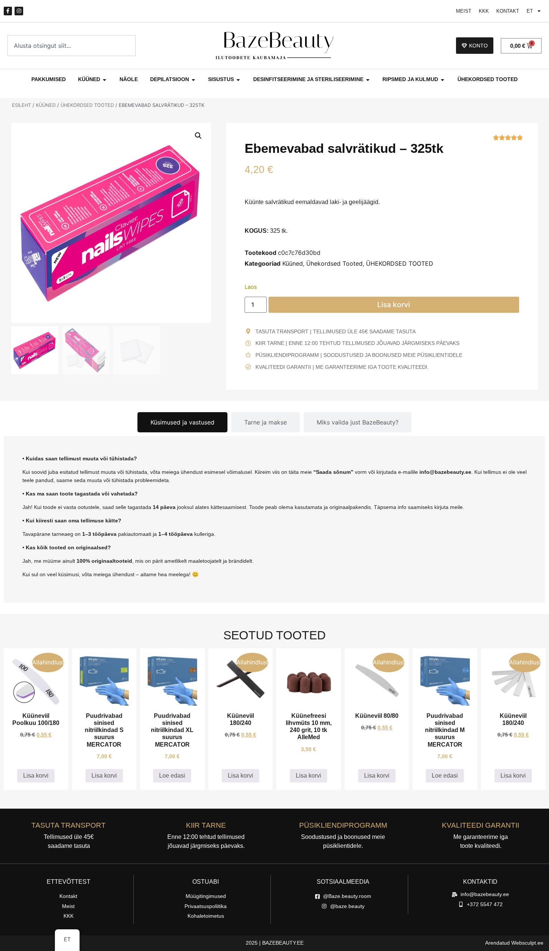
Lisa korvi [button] (36, 775)
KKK (484, 11)
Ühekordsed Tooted (334, 263)
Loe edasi (172, 775)
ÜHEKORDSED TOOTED (87, 105)
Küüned (46, 105)
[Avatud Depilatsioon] (193, 79)
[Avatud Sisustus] (238, 79)
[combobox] (71, 45)
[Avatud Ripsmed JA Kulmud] (442, 79)
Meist (463, 11)
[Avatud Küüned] (104, 79)
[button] (198, 135)
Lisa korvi (393, 304)
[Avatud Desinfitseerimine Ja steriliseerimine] (367, 79)
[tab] (182, 422)
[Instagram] (19, 11)
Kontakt (507, 11)
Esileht (21, 105)
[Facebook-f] (8, 11)
